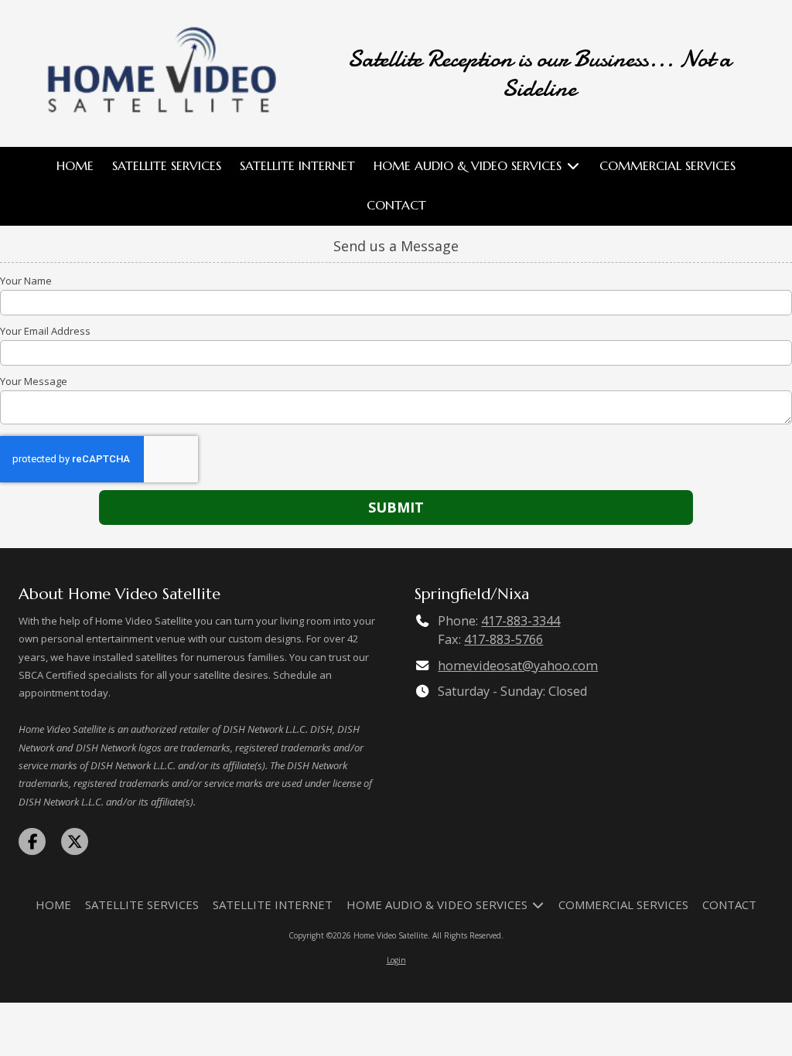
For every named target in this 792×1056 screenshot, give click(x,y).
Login (396, 960)
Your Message (33, 381)
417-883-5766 (503, 639)
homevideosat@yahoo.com (518, 665)
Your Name (26, 280)
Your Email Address (45, 331)
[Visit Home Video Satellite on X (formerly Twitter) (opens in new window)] (74, 841)
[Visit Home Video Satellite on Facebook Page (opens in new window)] (32, 841)
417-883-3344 (520, 620)
